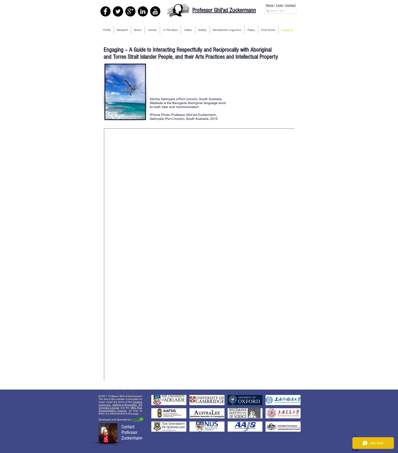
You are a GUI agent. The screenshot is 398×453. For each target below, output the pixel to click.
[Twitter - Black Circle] (118, 11)
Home (270, 5)
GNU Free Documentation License (120, 409)
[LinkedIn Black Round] (143, 11)
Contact (290, 5)
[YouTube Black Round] (155, 11)
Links (279, 5)
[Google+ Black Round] (130, 11)
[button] (168, 400)
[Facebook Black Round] (105, 11)
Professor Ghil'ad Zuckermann (224, 10)
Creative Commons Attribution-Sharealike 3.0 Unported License (120, 405)
